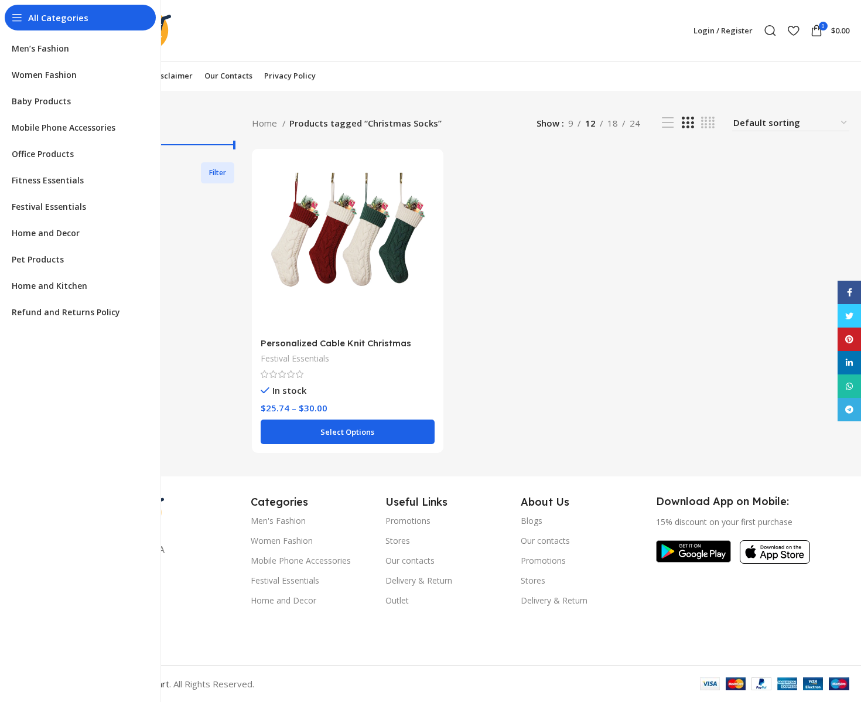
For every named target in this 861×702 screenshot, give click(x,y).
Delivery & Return (418, 580)
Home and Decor (283, 600)
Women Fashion (282, 540)
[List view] (668, 123)
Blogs (531, 520)
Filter (217, 173)
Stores (397, 540)
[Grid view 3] (687, 123)
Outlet (397, 600)
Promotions (407, 520)
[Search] (770, 30)
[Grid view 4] (708, 123)
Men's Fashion (278, 520)
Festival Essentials (295, 358)
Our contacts (410, 560)
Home (265, 123)
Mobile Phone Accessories (301, 560)
